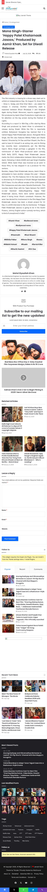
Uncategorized (14, 22)
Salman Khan (18, 837)
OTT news (28, 833)
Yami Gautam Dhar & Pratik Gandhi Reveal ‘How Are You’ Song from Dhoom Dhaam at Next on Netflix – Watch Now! (12, 458)
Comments (38, 569)
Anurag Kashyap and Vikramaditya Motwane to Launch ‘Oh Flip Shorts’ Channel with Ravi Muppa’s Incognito (30, 579)
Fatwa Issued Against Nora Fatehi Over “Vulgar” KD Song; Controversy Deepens (29, 627)
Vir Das (33, 249)
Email (4, 519)
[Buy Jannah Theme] (23, 15)
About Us (7, 874)
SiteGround (37, 870)
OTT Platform (39, 833)
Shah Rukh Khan (30, 837)
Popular (8, 569)
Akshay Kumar (7, 826)
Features (20, 829)
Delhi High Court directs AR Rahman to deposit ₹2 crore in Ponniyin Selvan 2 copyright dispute (12, 427)
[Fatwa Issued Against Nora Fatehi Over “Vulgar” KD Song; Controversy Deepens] (8, 628)
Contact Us (32, 877)
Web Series (25, 841)
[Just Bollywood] (11, 8)
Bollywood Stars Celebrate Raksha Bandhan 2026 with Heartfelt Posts (32, 697)
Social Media (7, 841)
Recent (22, 569)
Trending (16, 841)
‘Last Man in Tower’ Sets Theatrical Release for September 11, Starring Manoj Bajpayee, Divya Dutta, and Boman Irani (11, 725)
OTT (20, 833)
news (40, 239)
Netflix (37, 829)
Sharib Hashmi (18, 249)
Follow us (6, 847)
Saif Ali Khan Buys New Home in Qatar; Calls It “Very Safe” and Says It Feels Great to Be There (33, 410)
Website (4, 529)
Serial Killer (38, 244)
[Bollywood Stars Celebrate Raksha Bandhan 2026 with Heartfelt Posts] (35, 686)
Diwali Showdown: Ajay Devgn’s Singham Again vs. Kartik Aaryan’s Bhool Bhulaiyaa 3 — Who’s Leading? (34, 458)
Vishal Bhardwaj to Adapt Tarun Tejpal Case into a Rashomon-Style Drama (30, 591)
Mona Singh (27, 239)
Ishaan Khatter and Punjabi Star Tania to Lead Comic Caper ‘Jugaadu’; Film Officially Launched (30, 617)
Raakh (25, 244)
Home (6, 22)
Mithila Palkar (11, 239)
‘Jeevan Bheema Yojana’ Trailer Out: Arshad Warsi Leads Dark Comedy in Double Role (35, 724)
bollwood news (31, 221)
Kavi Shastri (31, 235)
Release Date (7, 837)
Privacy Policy (38, 874)
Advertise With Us (26, 874)
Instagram (29, 829)
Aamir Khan (15, 221)
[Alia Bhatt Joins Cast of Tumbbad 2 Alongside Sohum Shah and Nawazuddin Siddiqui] (38, 810)
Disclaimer (15, 874)
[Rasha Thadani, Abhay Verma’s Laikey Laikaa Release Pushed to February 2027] (9, 792)
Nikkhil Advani (11, 244)
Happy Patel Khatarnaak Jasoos (23, 230)
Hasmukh (16, 235)
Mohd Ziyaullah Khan (11, 53)
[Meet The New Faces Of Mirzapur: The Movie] (12, 686)
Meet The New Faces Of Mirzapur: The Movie (11, 695)
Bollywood (18, 826)
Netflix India (6, 833)
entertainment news (9, 829)
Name (4, 510)
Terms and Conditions (18, 877)
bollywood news (24, 225)
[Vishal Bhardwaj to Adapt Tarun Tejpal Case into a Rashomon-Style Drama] (8, 592)
